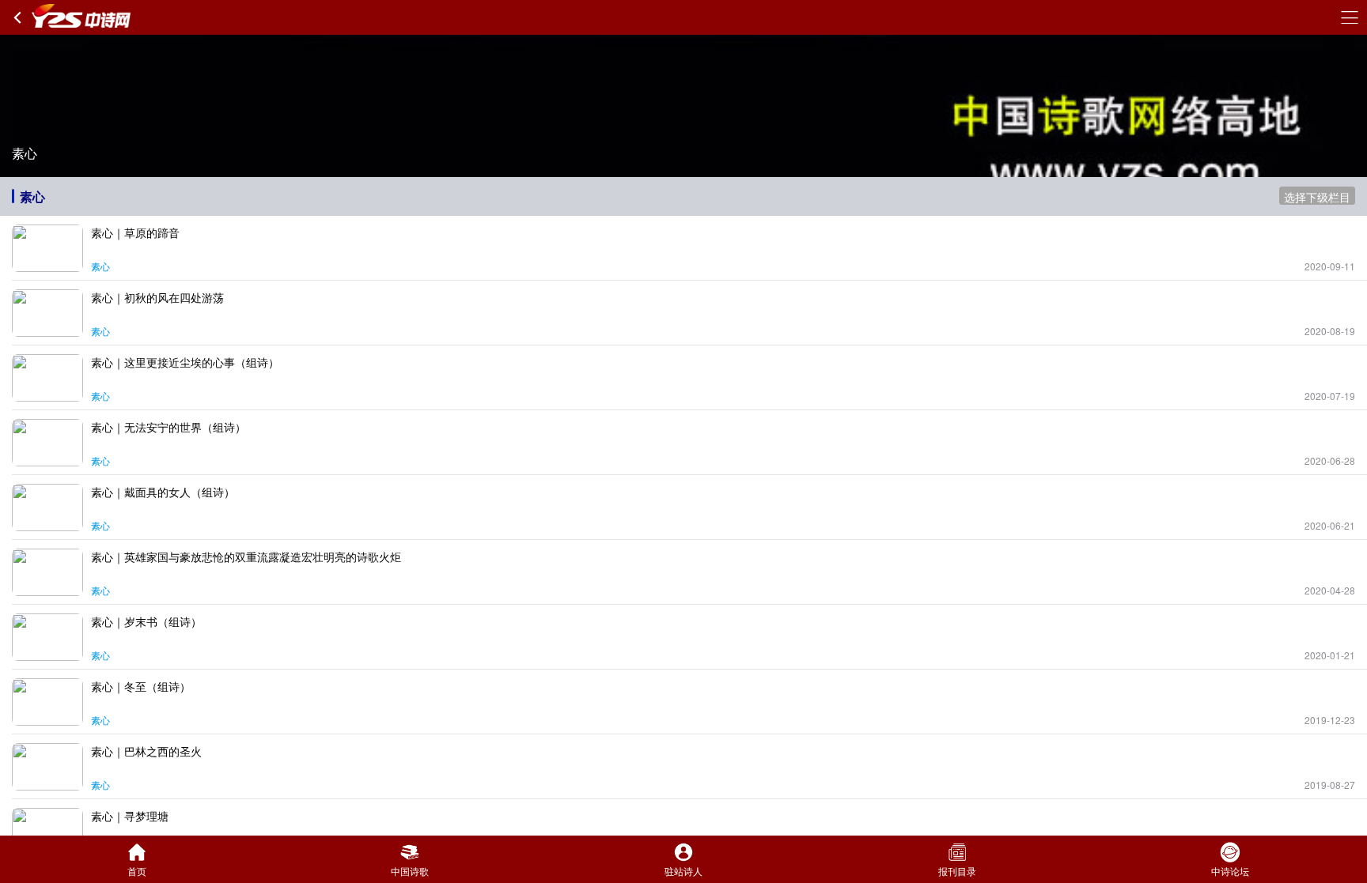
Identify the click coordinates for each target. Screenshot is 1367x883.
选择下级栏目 (1317, 197)
